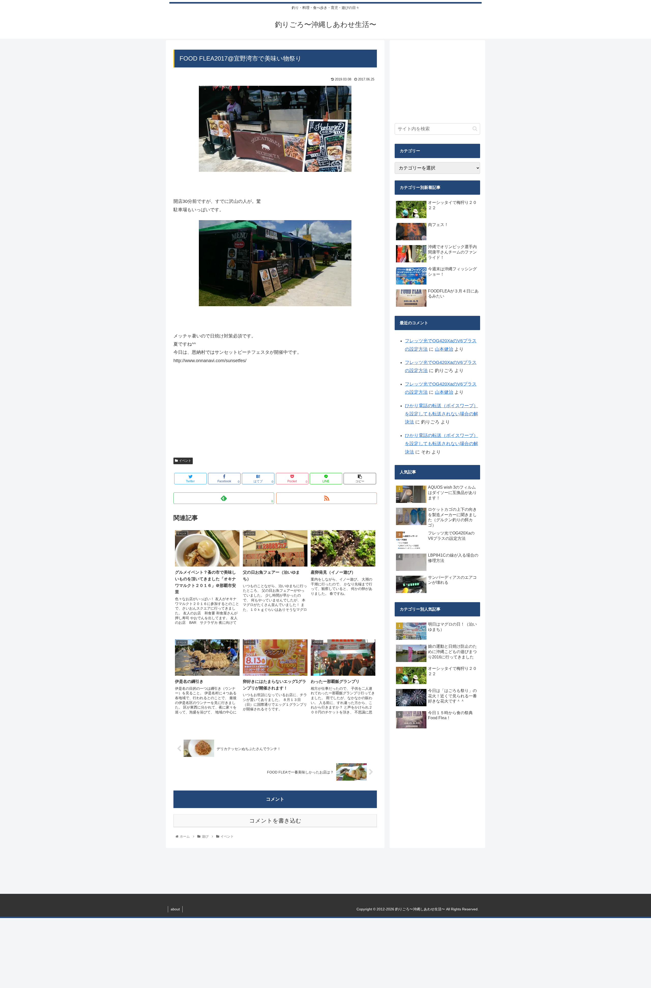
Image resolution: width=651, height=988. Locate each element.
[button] (474, 129)
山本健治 (444, 349)
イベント (185, 460)
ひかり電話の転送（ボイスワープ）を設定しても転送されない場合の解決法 (441, 414)
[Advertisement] (275, 414)
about (175, 909)
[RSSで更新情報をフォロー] (326, 498)
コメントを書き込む (275, 820)
